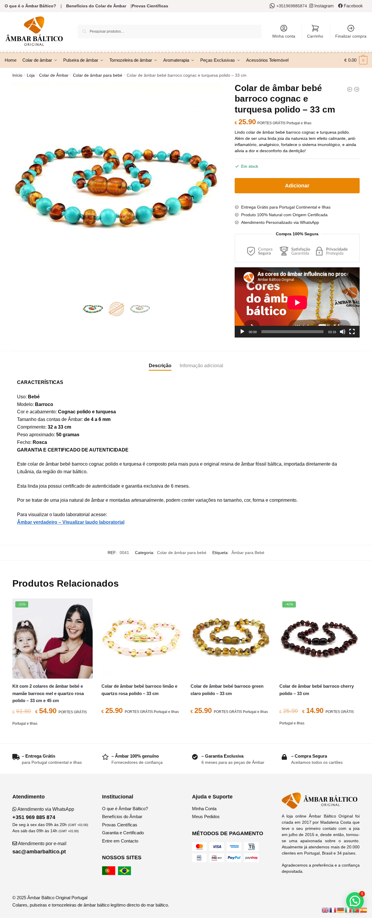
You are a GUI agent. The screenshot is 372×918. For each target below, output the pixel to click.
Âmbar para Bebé (247, 552)
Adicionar (297, 186)
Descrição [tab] (160, 365)
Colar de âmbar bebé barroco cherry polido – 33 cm (316, 690)
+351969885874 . (292, 6)
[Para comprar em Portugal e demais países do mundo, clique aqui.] (109, 873)
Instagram (323, 5)
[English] (325, 909)
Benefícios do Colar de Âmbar (96, 6)
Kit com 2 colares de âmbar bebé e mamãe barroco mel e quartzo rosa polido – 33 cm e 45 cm (48, 693)
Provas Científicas (150, 6)
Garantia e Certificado (123, 832)
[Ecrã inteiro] (352, 332)
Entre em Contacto (120, 840)
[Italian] (348, 909)
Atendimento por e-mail (39, 848)
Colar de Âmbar (54, 75)
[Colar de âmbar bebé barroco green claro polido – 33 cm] (231, 638)
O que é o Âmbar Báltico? (30, 6)
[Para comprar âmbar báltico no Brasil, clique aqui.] (125, 873)
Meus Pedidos (206, 816)
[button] (355, 901)
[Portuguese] (356, 909)
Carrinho (315, 36)
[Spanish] (364, 909)
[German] (341, 909)
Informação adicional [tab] (201, 365)
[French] (333, 909)
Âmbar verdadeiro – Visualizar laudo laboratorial (70, 522)
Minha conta (283, 36)
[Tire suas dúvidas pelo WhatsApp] (273, 6)
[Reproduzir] (242, 332)
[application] (297, 302)
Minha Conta (204, 808)
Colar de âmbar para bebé (97, 75)
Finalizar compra (350, 36)
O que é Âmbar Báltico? (125, 808)
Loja (31, 75)
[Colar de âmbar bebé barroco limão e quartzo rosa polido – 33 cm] (141, 638)
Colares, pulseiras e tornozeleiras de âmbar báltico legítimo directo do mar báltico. (90, 904)
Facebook (353, 5)
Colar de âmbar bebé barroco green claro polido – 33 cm (227, 690)
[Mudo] (343, 332)
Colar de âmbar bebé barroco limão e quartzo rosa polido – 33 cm (139, 690)
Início (17, 75)
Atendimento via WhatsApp (43, 813)
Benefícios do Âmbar (122, 816)
